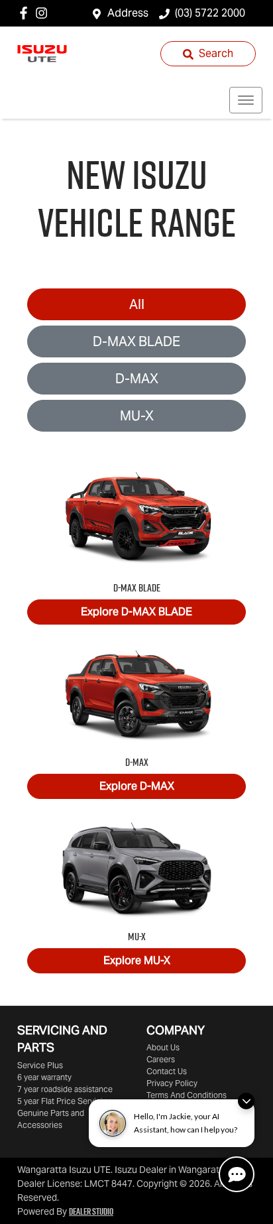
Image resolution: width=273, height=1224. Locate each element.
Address (127, 13)
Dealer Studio (91, 1211)
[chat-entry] (236, 1174)
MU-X (137, 415)
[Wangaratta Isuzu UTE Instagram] (44, 13)
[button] (245, 100)
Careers (160, 1059)
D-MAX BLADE (136, 341)
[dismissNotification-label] (246, 1101)
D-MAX (136, 378)
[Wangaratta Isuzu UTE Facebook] (26, 13)
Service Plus (40, 1065)
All (136, 304)
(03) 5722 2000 (210, 13)
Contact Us (166, 1071)
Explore (136, 612)
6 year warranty (44, 1077)
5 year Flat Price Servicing (64, 1101)
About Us (163, 1047)
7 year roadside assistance (65, 1089)
